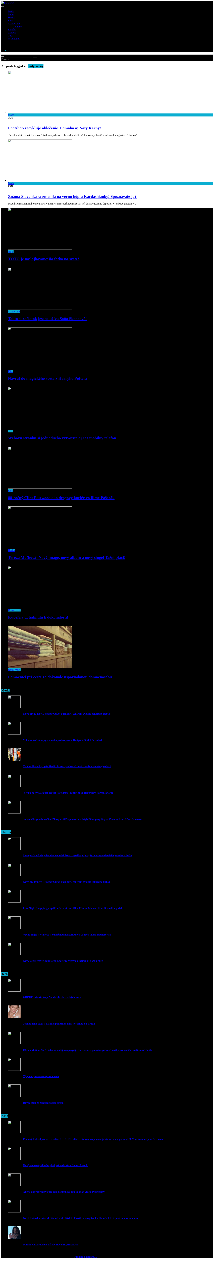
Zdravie (12, 32)
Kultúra (12, 29)
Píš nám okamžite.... (85, 1256)
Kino (10, 20)
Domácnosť (14, 610)
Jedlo (11, 14)
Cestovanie (14, 23)
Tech (10, 35)
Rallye (18, 26)
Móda (11, 11)
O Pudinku (14, 38)
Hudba (11, 17)
